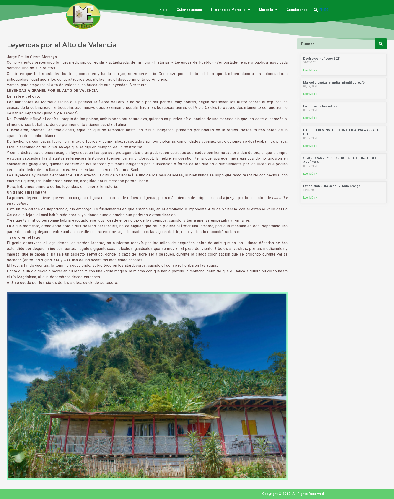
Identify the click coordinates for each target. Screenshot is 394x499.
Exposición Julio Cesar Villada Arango (332, 186)
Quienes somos (189, 10)
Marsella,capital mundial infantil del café (334, 82)
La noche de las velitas (320, 106)
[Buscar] (381, 43)
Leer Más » (310, 70)
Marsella (266, 10)
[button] (315, 10)
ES (326, 10)
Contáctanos (297, 10)
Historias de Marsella (228, 10)
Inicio (163, 10)
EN (321, 10)
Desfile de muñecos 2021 (322, 58)
